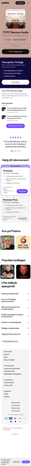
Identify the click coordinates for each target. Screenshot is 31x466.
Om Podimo (8, 352)
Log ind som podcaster (12, 369)
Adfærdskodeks (15, 402)
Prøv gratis (20, 3)
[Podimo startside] (5, 3)
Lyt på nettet (8, 385)
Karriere (6, 354)
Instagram (7, 391)
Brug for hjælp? (9, 360)
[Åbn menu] (28, 3)
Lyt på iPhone (8, 380)
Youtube (7, 397)
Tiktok (6, 394)
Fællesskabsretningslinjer (12, 374)
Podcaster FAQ (9, 371)
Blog (5, 357)
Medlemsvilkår (15, 408)
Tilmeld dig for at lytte (15, 126)
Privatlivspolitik (15, 411)
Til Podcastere (9, 366)
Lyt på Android (9, 383)
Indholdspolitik (15, 405)
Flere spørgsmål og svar (10, 341)
